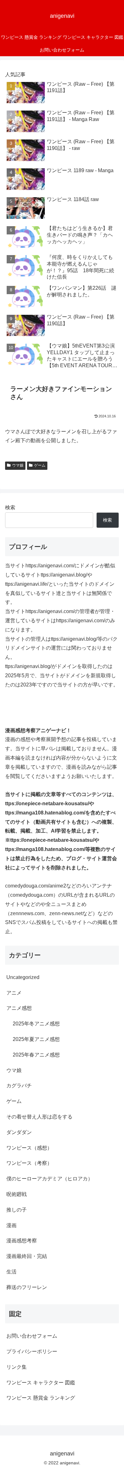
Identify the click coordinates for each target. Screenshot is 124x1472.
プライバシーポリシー (31, 1351)
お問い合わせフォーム (31, 1336)
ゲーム (39, 465)
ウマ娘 (18, 465)
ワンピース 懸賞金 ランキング (40, 1398)
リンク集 (16, 1367)
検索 (10, 507)
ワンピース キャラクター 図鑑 (40, 1382)
